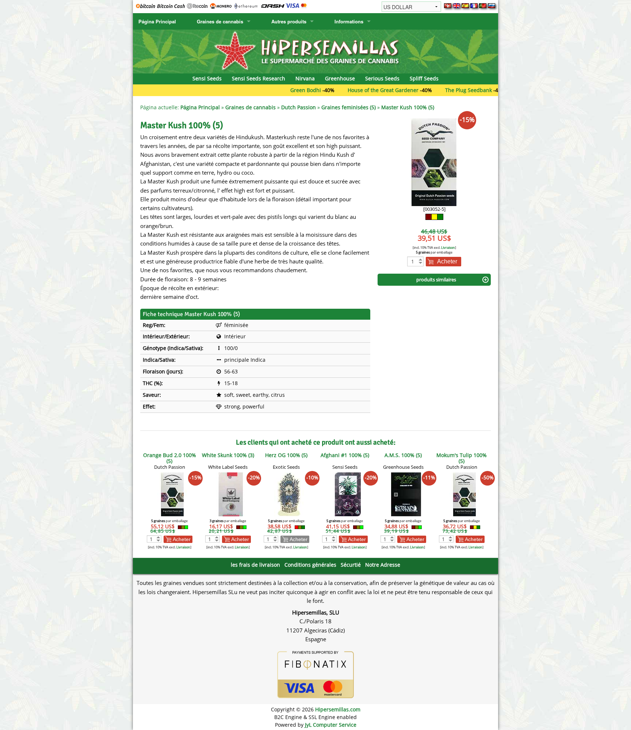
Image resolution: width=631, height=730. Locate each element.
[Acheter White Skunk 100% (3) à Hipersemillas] (231, 493)
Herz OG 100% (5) (286, 455)
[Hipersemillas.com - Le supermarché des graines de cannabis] (315, 50)
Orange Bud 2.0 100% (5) (169, 458)
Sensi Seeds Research (258, 78)
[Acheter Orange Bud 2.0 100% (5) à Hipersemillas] (172, 493)
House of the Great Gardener (358, 90)
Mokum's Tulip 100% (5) (461, 458)
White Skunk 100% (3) (228, 455)
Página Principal (157, 21)
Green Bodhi (281, 90)
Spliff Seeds (424, 78)
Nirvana (305, 78)
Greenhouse (340, 78)
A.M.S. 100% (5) (403, 455)
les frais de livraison (255, 564)
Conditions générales (310, 564)
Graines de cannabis (220, 21)
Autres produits (288, 21)
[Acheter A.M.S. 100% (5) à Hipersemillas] (406, 493)
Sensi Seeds (207, 78)
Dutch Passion (298, 107)
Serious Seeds (382, 78)
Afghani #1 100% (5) (345, 455)
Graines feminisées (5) (348, 107)
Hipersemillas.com (337, 709)
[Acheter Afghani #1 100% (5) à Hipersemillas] (348, 493)
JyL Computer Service (330, 724)
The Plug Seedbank (444, 90)
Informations (348, 21)
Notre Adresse (382, 564)
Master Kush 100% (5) (407, 107)
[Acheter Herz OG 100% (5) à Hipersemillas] (289, 493)
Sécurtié (351, 564)
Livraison (448, 247)
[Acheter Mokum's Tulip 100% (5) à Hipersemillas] (464, 493)
